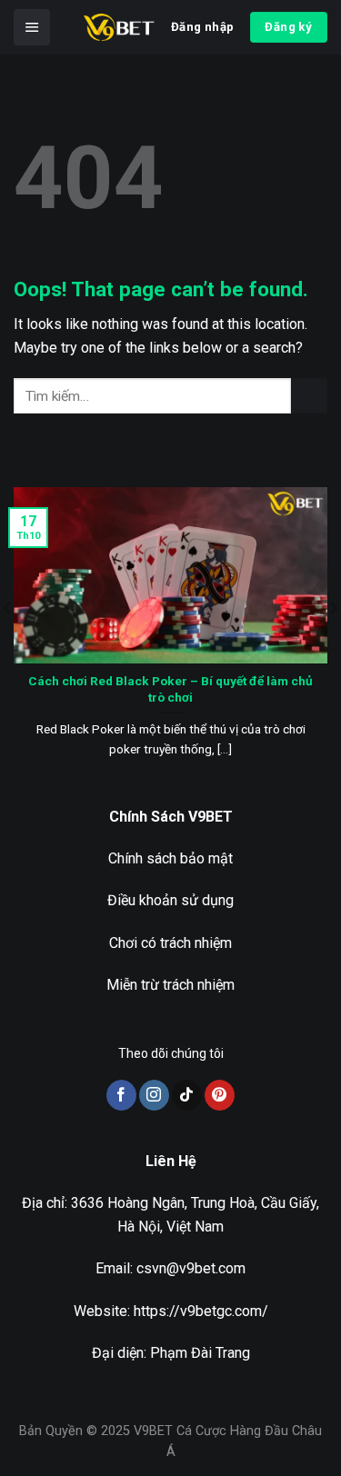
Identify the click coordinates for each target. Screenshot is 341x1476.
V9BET (153, 1431)
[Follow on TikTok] (187, 1095)
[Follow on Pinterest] (220, 1095)
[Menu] (32, 27)
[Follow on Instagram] (154, 1095)
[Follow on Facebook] (121, 1095)
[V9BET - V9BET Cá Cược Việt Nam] (119, 27)
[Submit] (309, 396)
